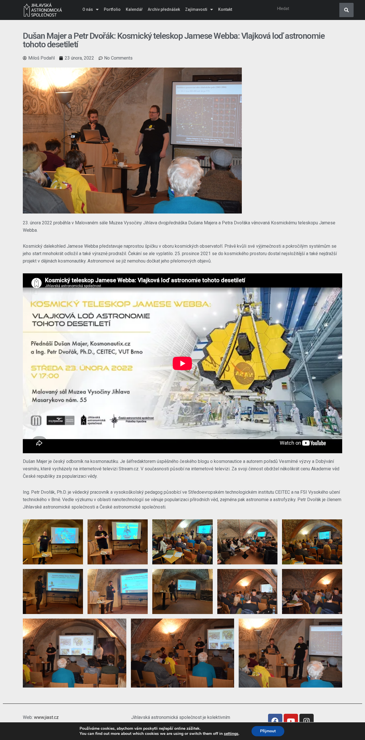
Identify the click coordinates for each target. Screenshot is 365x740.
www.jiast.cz (46, 717)
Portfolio (112, 9)
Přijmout (268, 731)
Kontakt (225, 9)
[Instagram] (306, 721)
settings (231, 733)
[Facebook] (275, 721)
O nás (87, 9)
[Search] (346, 10)
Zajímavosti (196, 9)
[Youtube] (291, 721)
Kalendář (134, 9)
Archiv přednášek (164, 9)
